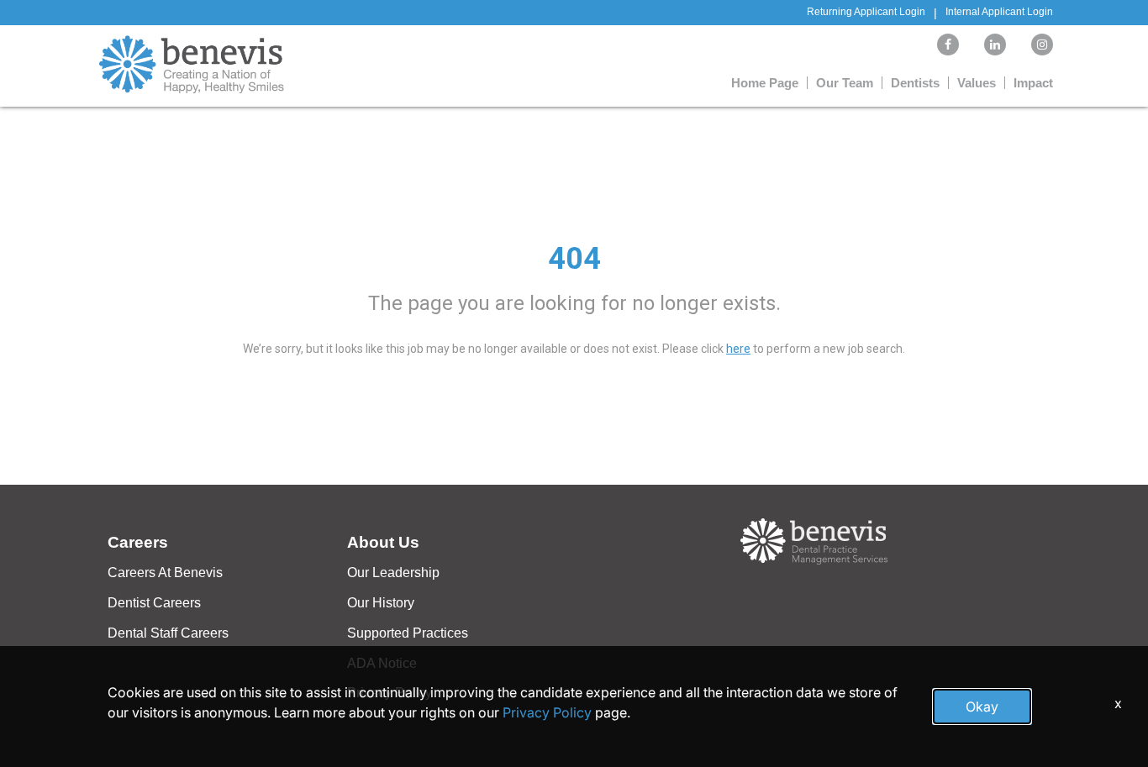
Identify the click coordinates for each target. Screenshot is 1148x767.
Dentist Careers (154, 603)
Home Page (764, 82)
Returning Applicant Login (866, 12)
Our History (380, 603)
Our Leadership (393, 572)
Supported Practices (407, 633)
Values (976, 82)
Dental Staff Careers (168, 633)
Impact (1033, 82)
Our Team (844, 82)
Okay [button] (982, 706)
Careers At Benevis (165, 572)
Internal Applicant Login (999, 12)
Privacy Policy (547, 712)
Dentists (915, 82)
